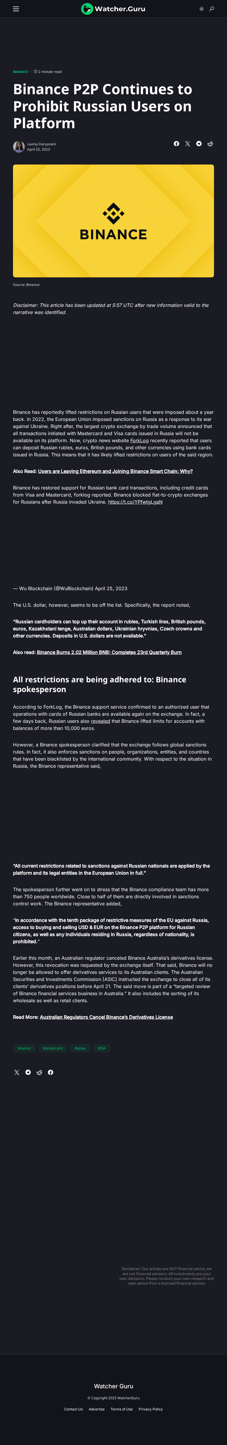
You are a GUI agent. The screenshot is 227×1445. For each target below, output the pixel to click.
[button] (16, 8)
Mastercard (52, 1048)
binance (24, 1048)
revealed (100, 721)
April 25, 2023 (111, 588)
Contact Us (73, 1409)
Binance (20, 71)
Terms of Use (122, 1409)
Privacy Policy (151, 1409)
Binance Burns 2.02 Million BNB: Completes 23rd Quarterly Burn (109, 652)
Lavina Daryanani (41, 144)
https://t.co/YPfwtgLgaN (135, 502)
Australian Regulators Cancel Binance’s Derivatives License (106, 1017)
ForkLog (139, 440)
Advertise (97, 1409)
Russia (80, 1048)
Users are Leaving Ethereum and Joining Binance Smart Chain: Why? (115, 471)
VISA (102, 1048)
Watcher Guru (113, 1386)
